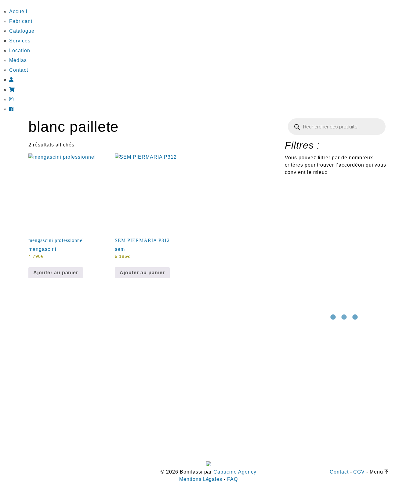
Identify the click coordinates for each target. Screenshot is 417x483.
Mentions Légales (200, 479)
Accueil (18, 11)
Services (20, 40)
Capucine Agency (234, 471)
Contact (18, 70)
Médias (18, 60)
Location (19, 50)
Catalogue (21, 31)
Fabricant (20, 21)
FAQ (232, 479)
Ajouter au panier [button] (55, 272)
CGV (359, 471)
